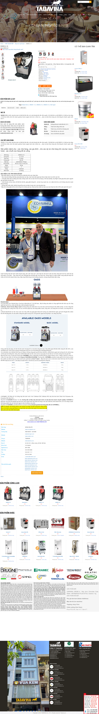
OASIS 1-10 (32, 105)
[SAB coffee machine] (8, 576)
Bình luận (23, 107)
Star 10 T (79, 609)
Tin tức (74, 14)
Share (2, 476)
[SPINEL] (25, 576)
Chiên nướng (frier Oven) (74, 607)
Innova (83, 71)
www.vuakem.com (29, 436)
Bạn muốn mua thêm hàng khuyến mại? (12, 49)
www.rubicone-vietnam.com (31, 460)
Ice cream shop (83, 73)
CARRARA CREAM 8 (73, 591)
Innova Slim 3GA (78, 144)
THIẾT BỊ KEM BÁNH (32, 14)
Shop (70, 14)
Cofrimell (10, 505)
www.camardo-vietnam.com (31, 466)
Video (65, 14)
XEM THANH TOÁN (43, 95)
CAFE (40, 14)
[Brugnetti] (11, 570)
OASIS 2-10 (39, 105)
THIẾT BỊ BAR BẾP (48, 14)
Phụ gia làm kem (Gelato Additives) (77, 598)
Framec (83, 96)
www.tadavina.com (29, 440)
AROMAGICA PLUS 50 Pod (79, 593)
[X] (85, 694)
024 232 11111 (93, 713)
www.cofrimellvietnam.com (31, 465)
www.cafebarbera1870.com (31, 458)
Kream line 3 (25, 105)
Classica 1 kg (92, 593)
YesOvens (10, 535)
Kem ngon (53, 105)
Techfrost (10, 561)
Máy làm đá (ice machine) (74, 601)
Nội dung (3, 107)
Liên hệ (79, 14)
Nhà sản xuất (11, 107)
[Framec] (41, 570)
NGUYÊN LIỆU (21, 14)
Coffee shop (82, 148)
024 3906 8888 (93, 710)
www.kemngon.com (29, 434)
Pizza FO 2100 (71, 609)
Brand (55, 14)
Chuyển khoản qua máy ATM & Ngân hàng (48, 96)
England (62, 535)
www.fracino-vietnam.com (31, 469)
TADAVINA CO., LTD (46, 713)
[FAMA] (90, 576)
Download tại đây (46, 77)
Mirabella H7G (78, 93)
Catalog (61, 14)
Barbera (76, 535)
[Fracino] (74, 576)
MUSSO (43, 535)
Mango (76, 118)
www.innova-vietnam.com (31, 461)
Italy (86, 71)
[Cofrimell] (41, 576)
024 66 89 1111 (93, 711)
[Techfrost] (74, 570)
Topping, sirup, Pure (73, 604)
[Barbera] (57, 570)
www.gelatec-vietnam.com (31, 468)
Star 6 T (84, 609)
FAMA (76, 559)
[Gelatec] (90, 570)
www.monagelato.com (30, 429)
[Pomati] (25, 570)
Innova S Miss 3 (78, 68)
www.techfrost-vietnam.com (31, 463)
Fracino (58, 535)
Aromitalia (83, 121)
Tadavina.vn (63, 713)
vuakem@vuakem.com (30, 456)
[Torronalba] (58, 576)
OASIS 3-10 (46, 105)
